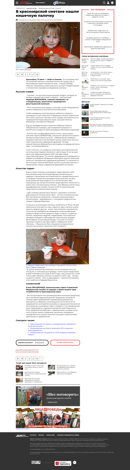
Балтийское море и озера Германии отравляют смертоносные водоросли (102, 125)
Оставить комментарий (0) (65, 342)
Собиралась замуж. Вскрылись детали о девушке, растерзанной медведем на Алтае (100, 94)
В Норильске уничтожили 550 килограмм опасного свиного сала (34, 367)
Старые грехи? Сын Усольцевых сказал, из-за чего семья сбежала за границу (101, 67)
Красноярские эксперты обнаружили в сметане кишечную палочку (35, 373)
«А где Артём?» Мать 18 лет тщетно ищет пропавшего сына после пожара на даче (101, 73)
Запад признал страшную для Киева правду (101, 105)
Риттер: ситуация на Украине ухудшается (99, 132)
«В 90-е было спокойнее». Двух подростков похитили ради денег (101, 79)
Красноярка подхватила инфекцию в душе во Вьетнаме (98, 47)
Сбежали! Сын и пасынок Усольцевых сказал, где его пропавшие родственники (102, 87)
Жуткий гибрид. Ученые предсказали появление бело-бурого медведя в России (102, 60)
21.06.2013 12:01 (20, 8)
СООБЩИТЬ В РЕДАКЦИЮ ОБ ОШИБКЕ (68, 435)
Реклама (41, 435)
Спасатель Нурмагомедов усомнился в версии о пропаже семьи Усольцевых (98, 23)
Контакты (33, 435)
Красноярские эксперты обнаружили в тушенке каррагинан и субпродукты (33, 380)
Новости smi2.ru (22, 429)
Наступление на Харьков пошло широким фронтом (100, 118)
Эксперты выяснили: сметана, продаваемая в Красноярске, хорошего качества (66, 367)
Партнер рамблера (47, 462)
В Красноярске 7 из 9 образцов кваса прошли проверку (66, 373)
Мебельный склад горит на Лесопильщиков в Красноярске (98, 31)
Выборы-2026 (50, 435)
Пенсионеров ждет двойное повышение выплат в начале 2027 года (100, 112)
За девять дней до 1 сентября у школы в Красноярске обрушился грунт (98, 39)
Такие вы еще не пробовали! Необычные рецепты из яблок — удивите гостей (98, 15)
